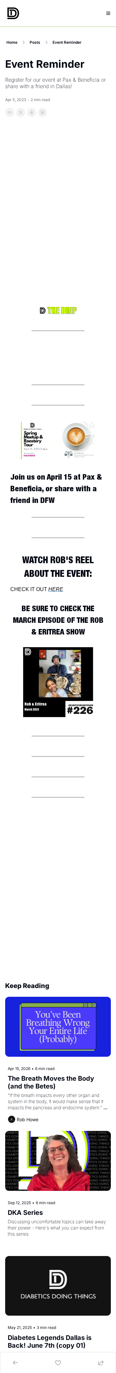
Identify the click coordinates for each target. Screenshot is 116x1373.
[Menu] (108, 13)
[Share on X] (20, 112)
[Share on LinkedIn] (42, 112)
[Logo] (13, 13)
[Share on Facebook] (9, 112)
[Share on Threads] (31, 112)
